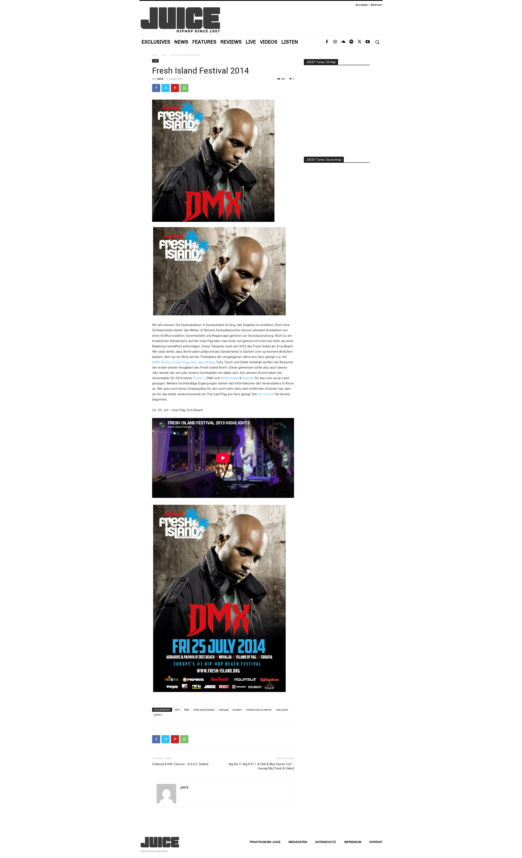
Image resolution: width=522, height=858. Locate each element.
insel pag (223, 709)
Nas (193, 362)
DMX (186, 709)
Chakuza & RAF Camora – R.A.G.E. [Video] (180, 764)
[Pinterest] (175, 88)
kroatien (237, 709)
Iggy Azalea (206, 362)
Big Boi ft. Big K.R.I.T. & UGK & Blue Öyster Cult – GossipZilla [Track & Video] (261, 766)
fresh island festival (204, 709)
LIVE (163, 55)
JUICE (160, 78)
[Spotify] (351, 42)
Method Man (230, 378)
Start (155, 55)
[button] (377, 42)
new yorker (282, 709)
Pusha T (199, 378)
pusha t (158, 714)
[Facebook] (327, 42)
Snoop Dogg (180, 362)
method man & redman (259, 709)
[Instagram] (335, 42)
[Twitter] (359, 42)
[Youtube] (368, 42)
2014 (177, 709)
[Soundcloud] (343, 42)
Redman (248, 378)
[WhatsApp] (184, 88)
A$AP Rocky (161, 362)
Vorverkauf (266, 394)
